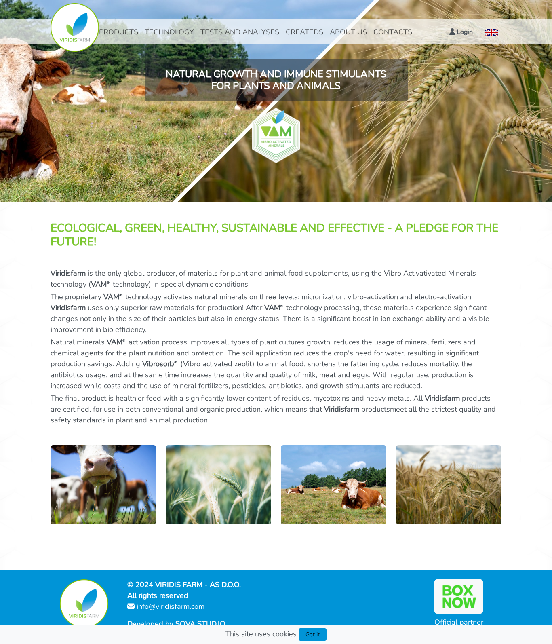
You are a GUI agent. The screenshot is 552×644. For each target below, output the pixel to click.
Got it (312, 634)
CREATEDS (304, 32)
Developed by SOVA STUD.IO (176, 624)
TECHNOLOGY (169, 32)
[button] (461, 32)
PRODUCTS (118, 32)
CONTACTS (392, 32)
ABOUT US (348, 32)
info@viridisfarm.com (169, 606)
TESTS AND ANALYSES (239, 32)
